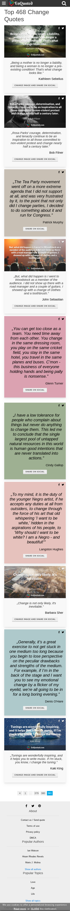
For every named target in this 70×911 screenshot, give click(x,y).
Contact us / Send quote (33, 820)
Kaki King (56, 768)
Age (33, 888)
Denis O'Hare (54, 701)
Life (33, 894)
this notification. (44, 909)
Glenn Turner (54, 383)
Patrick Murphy (53, 222)
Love (33, 882)
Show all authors (33, 869)
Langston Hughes (51, 549)
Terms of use (33, 826)
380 (43, 793)
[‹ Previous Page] (19, 793)
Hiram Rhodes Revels (33, 856)
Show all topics (32, 900)
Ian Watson (33, 850)
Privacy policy (33, 832)
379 (36, 793)
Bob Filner (56, 152)
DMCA (33, 838)
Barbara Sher (54, 612)
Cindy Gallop (54, 465)
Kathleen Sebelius (51, 79)
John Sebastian (52, 299)
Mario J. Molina (32, 862)
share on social (35, 229)
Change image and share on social (35, 85)
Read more (20, 909)
